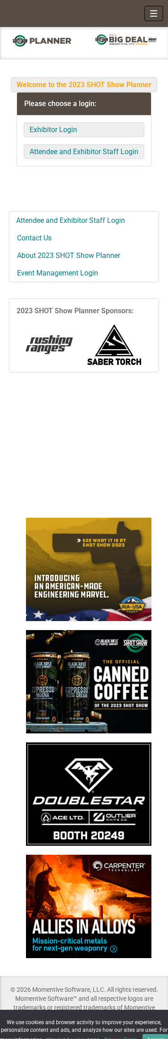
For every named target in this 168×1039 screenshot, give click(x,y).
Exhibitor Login (53, 129)
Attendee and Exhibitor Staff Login (84, 151)
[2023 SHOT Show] (42, 40)
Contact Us (34, 238)
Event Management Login (57, 273)
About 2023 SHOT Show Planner (68, 255)
